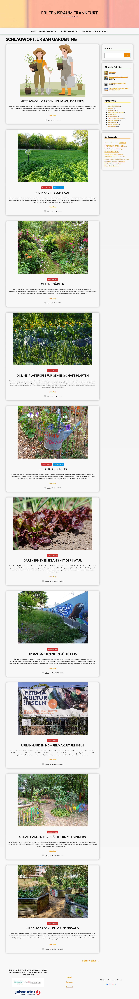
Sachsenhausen (121, 161)
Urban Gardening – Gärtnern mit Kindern (52, 837)
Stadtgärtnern (113, 163)
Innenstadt (108, 156)
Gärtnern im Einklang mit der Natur (52, 560)
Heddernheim (120, 154)
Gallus (125, 146)
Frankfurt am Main (114, 145)
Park (109, 161)
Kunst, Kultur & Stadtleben (115, 118)
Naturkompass (112, 122)
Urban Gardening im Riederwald (52, 928)
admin (48, 211)
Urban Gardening (52, 469)
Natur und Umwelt (58, 188)
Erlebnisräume (112, 114)
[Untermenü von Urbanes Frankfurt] (58, 31)
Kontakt (69, 977)
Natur (124, 159)
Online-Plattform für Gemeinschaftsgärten (53, 375)
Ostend (106, 161)
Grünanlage (119, 149)
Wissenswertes (112, 126)
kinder (114, 156)
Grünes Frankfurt (46, 188)
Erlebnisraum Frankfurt (69, 12)
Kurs (121, 156)
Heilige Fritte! (112, 72)
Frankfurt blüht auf (53, 192)
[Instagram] (110, 984)
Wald (117, 166)
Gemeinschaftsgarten (109, 149)
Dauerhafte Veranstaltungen (116, 112)
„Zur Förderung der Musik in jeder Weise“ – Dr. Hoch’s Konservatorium (119, 89)
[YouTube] (113, 984)
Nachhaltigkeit (118, 159)
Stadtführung (107, 163)
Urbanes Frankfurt (113, 124)
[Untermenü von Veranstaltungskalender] (107, 31)
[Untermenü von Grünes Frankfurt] (79, 31)
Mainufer (106, 159)
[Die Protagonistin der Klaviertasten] (106, 84)
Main (124, 156)
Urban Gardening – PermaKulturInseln (52, 745)
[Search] (127, 55)
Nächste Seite (90, 960)
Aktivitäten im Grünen (114, 106)
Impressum (69, 982)
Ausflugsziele (111, 110)
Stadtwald (119, 163)
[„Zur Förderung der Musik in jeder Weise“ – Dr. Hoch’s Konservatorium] (106, 89)
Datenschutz (69, 987)
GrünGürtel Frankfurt (110, 154)
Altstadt (106, 142)
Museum (112, 159)
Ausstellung (110, 142)
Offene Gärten (52, 284)
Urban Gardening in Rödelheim (53, 654)
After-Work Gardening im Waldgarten (52, 101)
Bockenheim (116, 142)
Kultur (117, 156)
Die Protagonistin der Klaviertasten (117, 83)
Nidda (127, 159)
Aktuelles (110, 108)
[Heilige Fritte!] (106, 73)
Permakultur (114, 161)
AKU (49, 120)
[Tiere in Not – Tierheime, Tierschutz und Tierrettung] (106, 78)
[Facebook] (107, 984)
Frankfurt (122, 142)
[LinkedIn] (115, 984)
